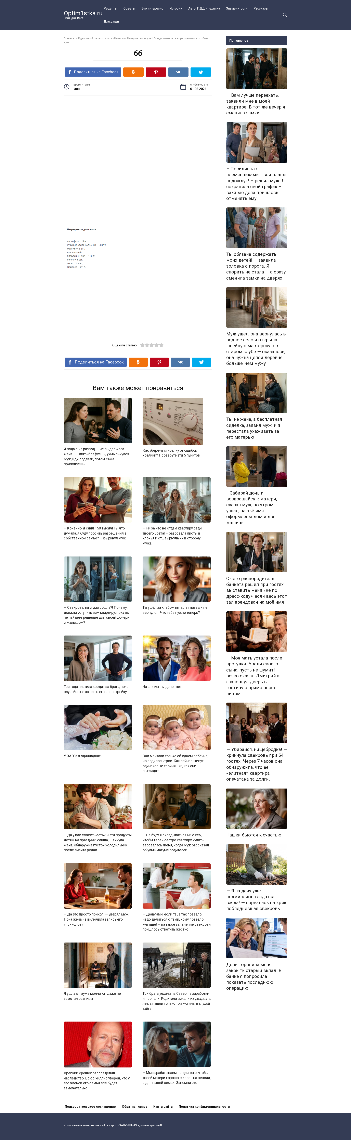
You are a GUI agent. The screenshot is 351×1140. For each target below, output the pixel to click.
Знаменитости (236, 8)
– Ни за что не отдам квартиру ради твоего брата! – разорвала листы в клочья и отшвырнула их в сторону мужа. (172, 535)
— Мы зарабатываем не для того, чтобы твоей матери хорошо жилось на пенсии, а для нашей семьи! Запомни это (177, 1078)
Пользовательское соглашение (90, 1107)
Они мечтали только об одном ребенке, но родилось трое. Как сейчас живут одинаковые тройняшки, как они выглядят (175, 763)
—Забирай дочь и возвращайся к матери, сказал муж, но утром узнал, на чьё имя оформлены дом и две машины (251, 507)
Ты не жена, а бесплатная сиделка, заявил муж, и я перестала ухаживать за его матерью (254, 428)
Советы (129, 8)
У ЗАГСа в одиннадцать (83, 756)
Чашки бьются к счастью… (255, 834)
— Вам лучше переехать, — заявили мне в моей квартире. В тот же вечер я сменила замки (255, 103)
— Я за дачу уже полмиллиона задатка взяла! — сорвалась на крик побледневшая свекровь (256, 899)
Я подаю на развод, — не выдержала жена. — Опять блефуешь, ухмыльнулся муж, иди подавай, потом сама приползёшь (96, 456)
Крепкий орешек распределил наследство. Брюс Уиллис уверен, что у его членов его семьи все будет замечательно (97, 1080)
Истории (175, 8)
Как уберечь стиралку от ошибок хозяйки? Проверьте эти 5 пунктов (171, 453)
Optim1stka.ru (83, 13)
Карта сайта (163, 1107)
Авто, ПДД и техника (204, 8)
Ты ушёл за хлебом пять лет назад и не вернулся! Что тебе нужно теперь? (175, 610)
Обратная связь (134, 1107)
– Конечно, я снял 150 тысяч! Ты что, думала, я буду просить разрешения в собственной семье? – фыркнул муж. (95, 533)
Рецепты (110, 8)
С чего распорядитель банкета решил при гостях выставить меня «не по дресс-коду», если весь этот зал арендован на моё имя (256, 590)
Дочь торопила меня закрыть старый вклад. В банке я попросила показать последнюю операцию (254, 976)
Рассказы (261, 8)
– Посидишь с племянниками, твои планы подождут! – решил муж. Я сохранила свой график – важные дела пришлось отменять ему (256, 183)
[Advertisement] (138, 130)
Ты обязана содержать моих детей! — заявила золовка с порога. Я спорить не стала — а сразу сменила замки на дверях (256, 266)
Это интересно (152, 8)
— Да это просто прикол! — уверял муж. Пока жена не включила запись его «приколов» (96, 919)
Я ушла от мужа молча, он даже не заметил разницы (92, 996)
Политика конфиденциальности (204, 1107)
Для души (111, 21)
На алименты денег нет (162, 687)
